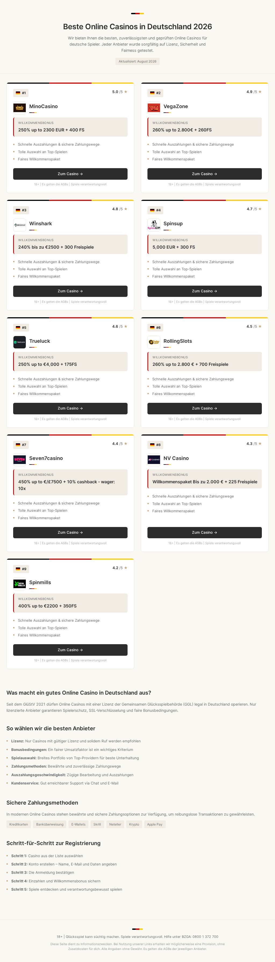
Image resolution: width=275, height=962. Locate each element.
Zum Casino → (70, 174)
